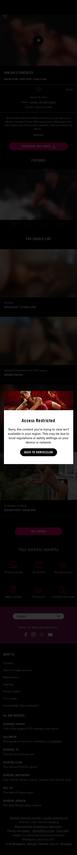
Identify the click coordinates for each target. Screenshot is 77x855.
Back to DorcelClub (38, 452)
